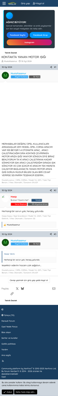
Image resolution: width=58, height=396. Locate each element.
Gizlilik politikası (8, 344)
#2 (55, 190)
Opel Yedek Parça (9, 326)
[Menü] (4, 3)
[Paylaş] (51, 67)
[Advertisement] (29, 113)
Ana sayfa (6, 355)
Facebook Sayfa (17, 35)
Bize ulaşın (6, 332)
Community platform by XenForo (28, 368)
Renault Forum (8, 321)
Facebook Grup (40, 35)
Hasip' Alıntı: (9, 254)
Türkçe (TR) (8, 315)
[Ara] (54, 3)
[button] (28, 309)
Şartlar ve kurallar (9, 338)
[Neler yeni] (48, 3)
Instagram (29, 42)
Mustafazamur (10, 61)
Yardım (4, 349)
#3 (55, 234)
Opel (3, 377)
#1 (55, 67)
